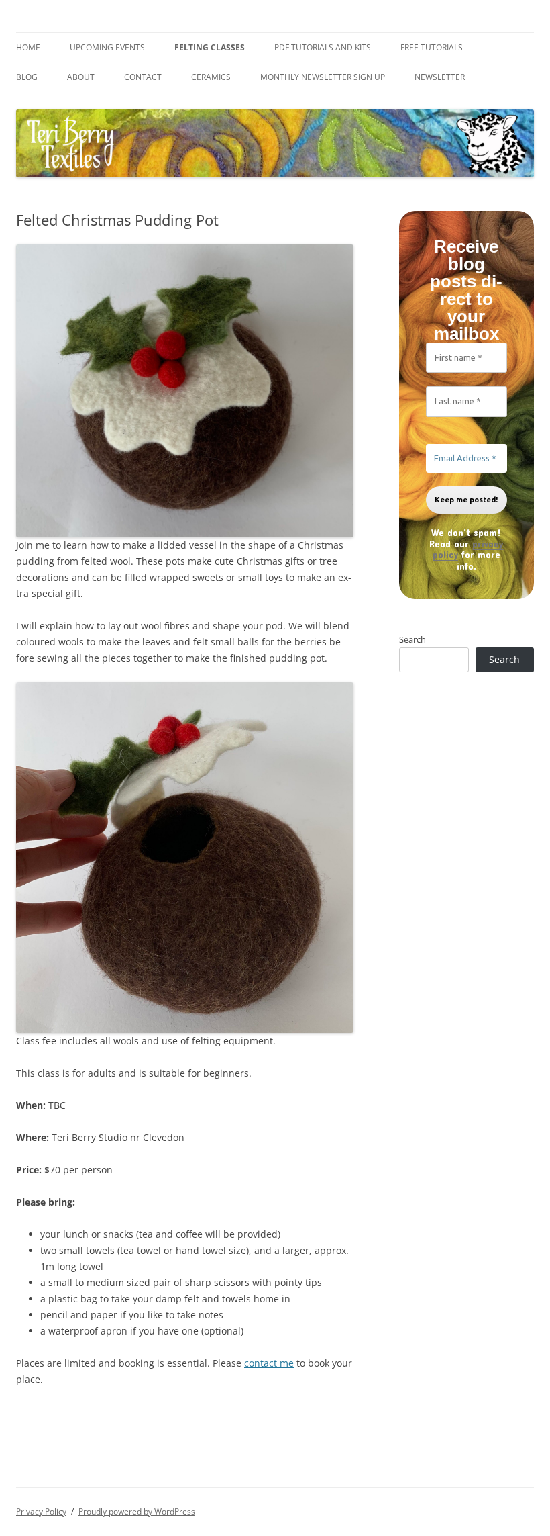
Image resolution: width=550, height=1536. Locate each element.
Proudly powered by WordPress (136, 1511)
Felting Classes (209, 47)
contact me (269, 1363)
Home (28, 47)
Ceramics (211, 77)
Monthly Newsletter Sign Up (322, 77)
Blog (27, 77)
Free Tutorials (431, 47)
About (81, 77)
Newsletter (440, 77)
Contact (143, 77)
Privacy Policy (41, 1511)
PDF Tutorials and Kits (322, 47)
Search (412, 639)
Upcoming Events (107, 47)
